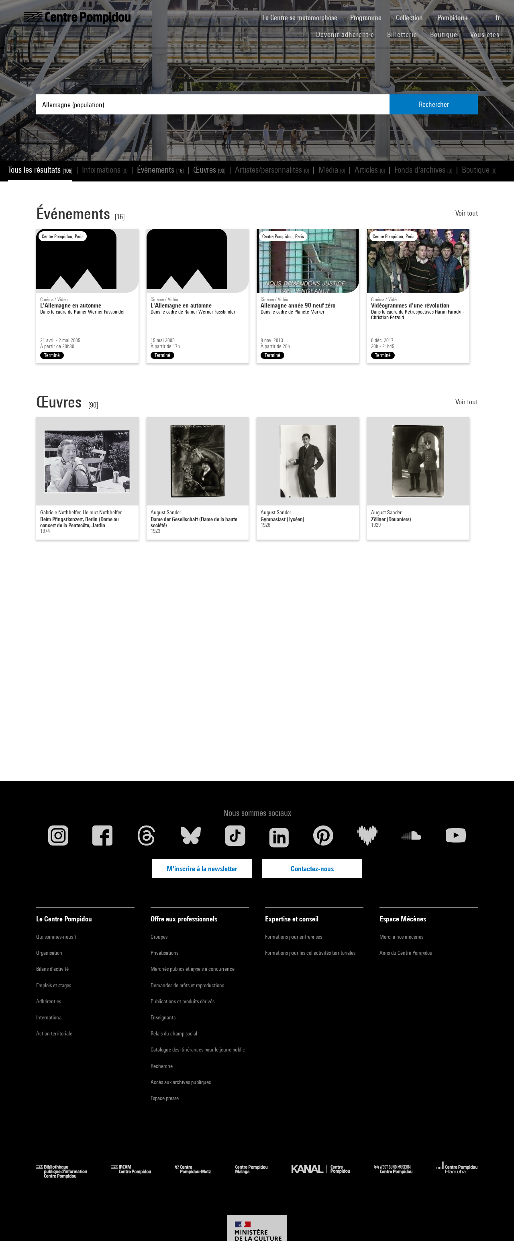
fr (498, 17)
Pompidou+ (453, 17)
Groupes (159, 936)
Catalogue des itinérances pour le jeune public (198, 1049)
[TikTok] (235, 837)
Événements (160, 170)
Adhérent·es (48, 1001)
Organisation (49, 953)
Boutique (447, 34)
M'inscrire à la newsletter (202, 868)
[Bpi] (67, 1176)
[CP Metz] (199, 1176)
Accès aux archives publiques (181, 1082)
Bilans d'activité (52, 969)
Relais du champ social (174, 1033)
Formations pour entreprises (293, 936)
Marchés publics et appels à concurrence (193, 969)
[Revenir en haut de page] (495, 1222)
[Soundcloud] (412, 837)
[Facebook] (102, 837)
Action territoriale (54, 1033)
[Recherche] (482, 13)
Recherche (162, 1066)
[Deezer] (367, 837)
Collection (410, 17)
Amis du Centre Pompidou (405, 953)
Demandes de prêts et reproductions (187, 985)
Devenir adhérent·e (348, 34)
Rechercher (434, 104)
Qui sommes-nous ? (56, 936)
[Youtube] (456, 837)
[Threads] (146, 837)
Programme (366, 17)
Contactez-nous (312, 868)
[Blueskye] (191, 837)
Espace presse (165, 1098)
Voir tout (466, 213)
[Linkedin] (279, 837)
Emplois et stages (53, 985)
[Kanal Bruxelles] (327, 1176)
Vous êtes (486, 34)
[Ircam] (137, 1176)
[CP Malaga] (257, 1176)
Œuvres (209, 170)
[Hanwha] (457, 1176)
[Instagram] (58, 837)
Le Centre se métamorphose (303, 17)
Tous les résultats (40, 170)
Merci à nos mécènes (401, 936)
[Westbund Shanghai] (399, 1176)
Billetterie (402, 34)
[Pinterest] (323, 837)
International (49, 1017)
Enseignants (163, 1017)
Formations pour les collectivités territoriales (310, 953)
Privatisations (164, 953)
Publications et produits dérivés (182, 1001)
